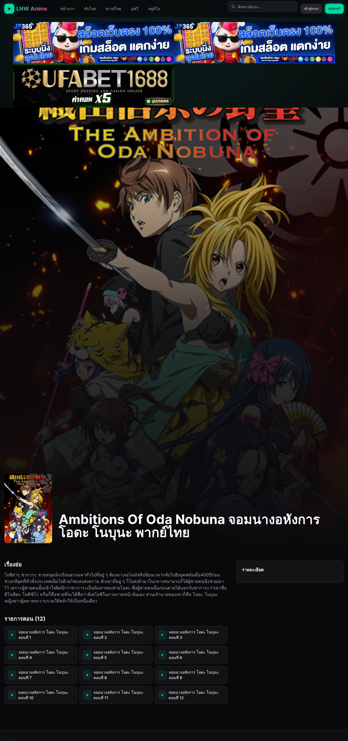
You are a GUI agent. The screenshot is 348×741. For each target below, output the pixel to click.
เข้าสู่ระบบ (311, 9)
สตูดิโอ (154, 8)
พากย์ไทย (113, 8)
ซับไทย (90, 8)
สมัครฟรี (334, 9)
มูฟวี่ (134, 8)
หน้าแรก (67, 8)
